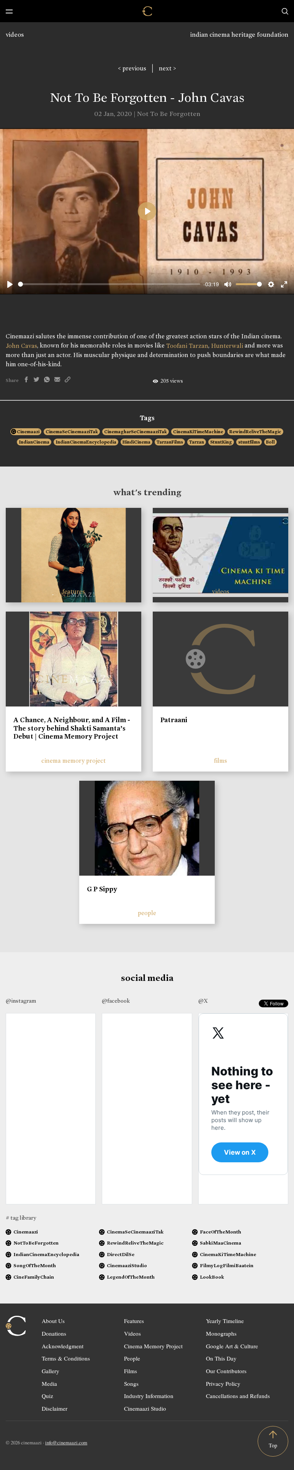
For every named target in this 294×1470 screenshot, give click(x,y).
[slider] (109, 284)
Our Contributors (226, 1371)
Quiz (47, 1396)
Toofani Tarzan (187, 345)
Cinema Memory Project (153, 1346)
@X (203, 1000)
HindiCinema (136, 442)
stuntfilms (249, 442)
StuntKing (221, 442)
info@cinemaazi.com (66, 1442)
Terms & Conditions (66, 1358)
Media (49, 1383)
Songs (131, 1383)
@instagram (21, 1000)
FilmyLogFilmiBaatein (226, 1265)
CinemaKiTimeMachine (198, 431)
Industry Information (148, 1396)
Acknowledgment (62, 1346)
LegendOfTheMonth (131, 1277)
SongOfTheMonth (34, 1265)
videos (15, 35)
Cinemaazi (28, 431)
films (220, 760)
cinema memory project (73, 760)
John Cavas (21, 345)
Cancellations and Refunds (238, 1396)
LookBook (212, 1277)
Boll (270, 442)
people (147, 913)
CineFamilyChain (33, 1277)
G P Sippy (102, 889)
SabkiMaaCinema (220, 1243)
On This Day (221, 1358)
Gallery (50, 1371)
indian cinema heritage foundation (239, 35)
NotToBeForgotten (36, 1243)
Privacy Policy (223, 1383)
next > (167, 68)
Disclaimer (54, 1408)
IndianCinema (34, 442)
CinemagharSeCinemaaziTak (135, 431)
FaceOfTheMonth (220, 1232)
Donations (54, 1333)
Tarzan (196, 442)
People (132, 1358)
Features (134, 1321)
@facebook (116, 1000)
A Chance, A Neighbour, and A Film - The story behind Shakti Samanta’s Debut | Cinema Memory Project (71, 728)
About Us (53, 1321)
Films (130, 1371)
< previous (132, 68)
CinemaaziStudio (127, 1265)
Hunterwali (227, 345)
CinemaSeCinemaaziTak (72, 431)
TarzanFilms (170, 442)
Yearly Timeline (225, 1321)
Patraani (173, 720)
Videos (132, 1333)
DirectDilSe (120, 1254)
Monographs (221, 1333)
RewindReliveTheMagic (255, 431)
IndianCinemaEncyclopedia (86, 442)
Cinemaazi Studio (145, 1408)
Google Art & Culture (232, 1346)
